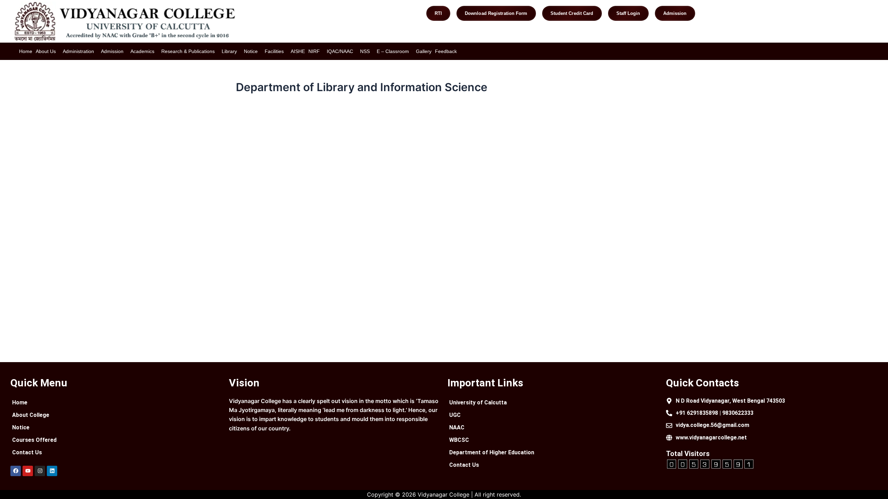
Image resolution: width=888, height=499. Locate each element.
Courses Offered (34, 440)
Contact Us (27, 452)
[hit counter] (710, 463)
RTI (438, 13)
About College (30, 415)
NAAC (456, 427)
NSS (365, 51)
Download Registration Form (496, 13)
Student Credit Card (572, 13)
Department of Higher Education (491, 452)
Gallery (424, 51)
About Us (46, 51)
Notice (251, 51)
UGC (455, 415)
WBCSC (459, 440)
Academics (142, 51)
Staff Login (628, 13)
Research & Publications (188, 51)
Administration (78, 51)
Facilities (274, 51)
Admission (675, 13)
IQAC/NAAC (340, 51)
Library (229, 51)
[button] (47, 51)
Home (25, 51)
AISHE (298, 51)
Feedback (446, 51)
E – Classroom (393, 51)
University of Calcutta (478, 402)
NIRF (314, 51)
